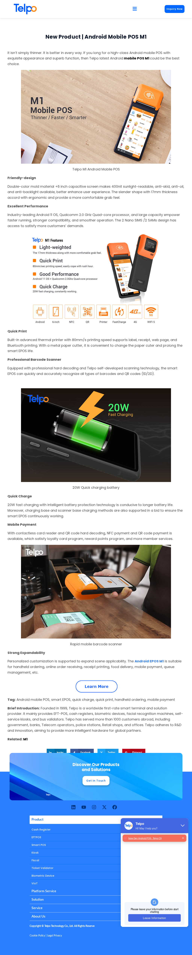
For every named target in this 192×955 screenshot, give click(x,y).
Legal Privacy (54, 935)
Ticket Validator (42, 868)
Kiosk (35, 853)
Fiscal (35, 860)
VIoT (35, 883)
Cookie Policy (37, 935)
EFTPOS (36, 837)
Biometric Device (43, 876)
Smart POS (39, 845)
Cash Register (41, 829)
